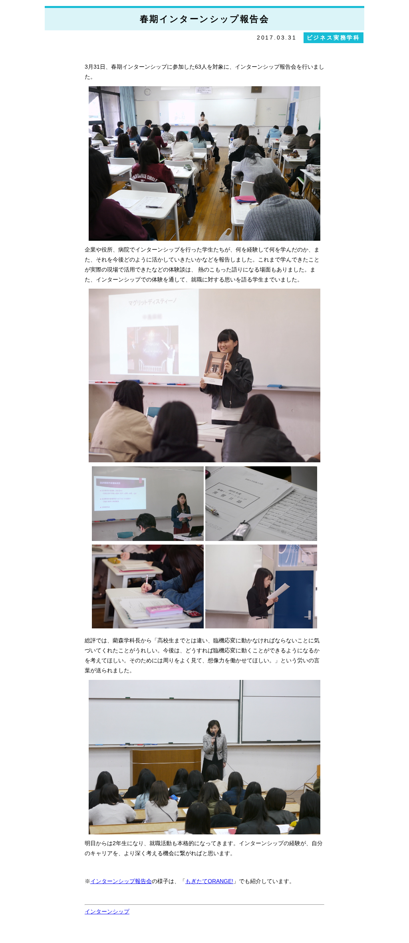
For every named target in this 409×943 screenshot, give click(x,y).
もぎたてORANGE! (209, 881)
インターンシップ (107, 911)
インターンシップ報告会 (121, 881)
